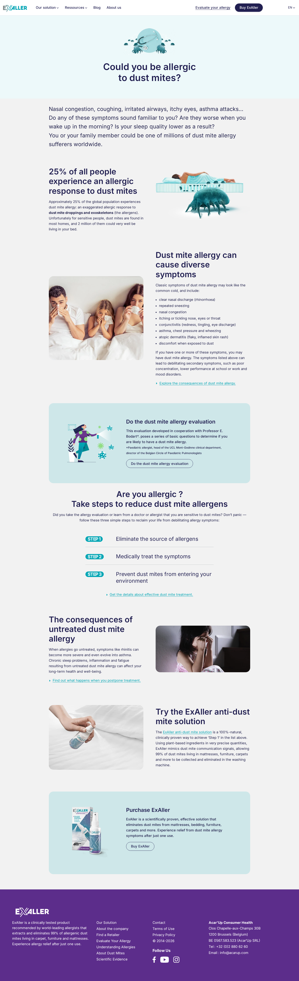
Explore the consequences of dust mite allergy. (197, 383)
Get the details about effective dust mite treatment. (151, 594)
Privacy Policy (164, 935)
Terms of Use (164, 929)
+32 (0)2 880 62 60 (232, 947)
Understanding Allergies (115, 947)
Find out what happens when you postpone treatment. (97, 680)
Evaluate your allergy (212, 7)
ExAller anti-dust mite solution (187, 732)
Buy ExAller (249, 7)
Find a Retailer (107, 935)
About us (114, 7)
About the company (112, 929)
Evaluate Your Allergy (113, 941)
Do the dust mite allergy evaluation (159, 464)
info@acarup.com (234, 953)
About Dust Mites (110, 953)
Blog (96, 7)
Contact (159, 923)
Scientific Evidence (112, 959)
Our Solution (106, 923)
